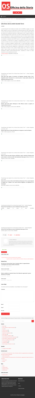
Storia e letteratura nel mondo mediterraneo (9, 337)
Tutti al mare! (3, 278)
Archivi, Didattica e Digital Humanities (8, 327)
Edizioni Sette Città (21, 380)
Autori (3, 328)
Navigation (4, 16)
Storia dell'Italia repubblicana (7, 335)
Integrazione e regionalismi (6, 332)
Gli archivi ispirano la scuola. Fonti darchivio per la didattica (11, 257)
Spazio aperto (4, 334)
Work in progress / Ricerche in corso (8, 343)
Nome (2, 304)
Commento (3, 289)
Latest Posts (17, 234)
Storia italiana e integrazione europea (8, 338)
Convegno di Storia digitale (6, 348)
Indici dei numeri (5, 331)
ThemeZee (22, 394)
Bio (5, 234)
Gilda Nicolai (8, 275)
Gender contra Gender (5, 268)
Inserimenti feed (4, 367)
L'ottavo (19, 385)
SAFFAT (2, 254)
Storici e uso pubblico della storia (7, 339)
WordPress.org (4, 370)
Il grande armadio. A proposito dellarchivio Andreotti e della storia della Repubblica (20, 258)
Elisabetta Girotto (9, 270)
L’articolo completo (4, 53)
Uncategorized (4, 342)
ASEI (19, 383)
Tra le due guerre (5, 341)
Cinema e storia (4, 330)
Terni (7, 254)
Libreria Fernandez (21, 388)
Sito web (2, 310)
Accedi (3, 365)
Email (2, 307)
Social (10, 234)
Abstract (3, 326)
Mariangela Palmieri (9, 266)
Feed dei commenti (5, 368)
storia (5, 254)
